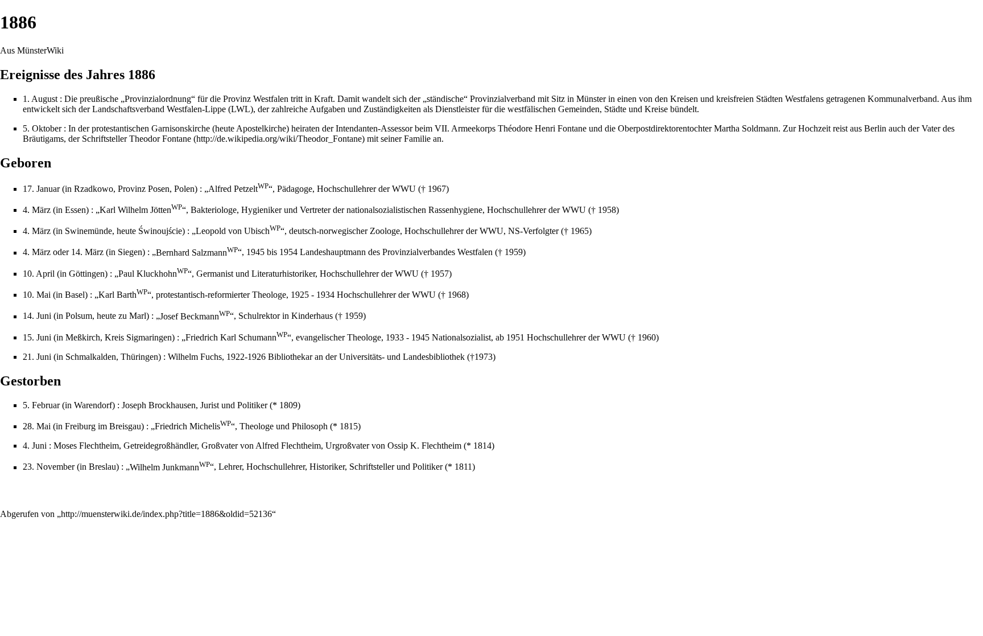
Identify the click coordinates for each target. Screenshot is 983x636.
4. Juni (35, 445)
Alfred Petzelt (238, 189)
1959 (514, 252)
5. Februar (41, 405)
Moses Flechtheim (86, 445)
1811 (463, 467)
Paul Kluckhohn (153, 273)
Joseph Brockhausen (159, 405)
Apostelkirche (261, 128)
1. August (40, 99)
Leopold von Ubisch (238, 231)
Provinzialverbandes (418, 252)
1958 (607, 210)
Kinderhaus (312, 316)
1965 (580, 231)
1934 (325, 294)
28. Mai (37, 426)
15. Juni (37, 337)
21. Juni (37, 357)
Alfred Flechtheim (288, 445)
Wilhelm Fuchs (195, 357)
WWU (404, 189)
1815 (349, 426)
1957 (440, 273)
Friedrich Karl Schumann (236, 337)
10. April (39, 273)
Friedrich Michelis (193, 426)
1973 (483, 357)
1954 (288, 252)
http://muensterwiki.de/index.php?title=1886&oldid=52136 (166, 514)
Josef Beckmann (195, 316)
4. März (37, 210)
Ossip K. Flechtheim (424, 445)
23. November (49, 467)
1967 (437, 189)
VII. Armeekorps (465, 128)
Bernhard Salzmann (197, 252)
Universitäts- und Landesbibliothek (402, 357)
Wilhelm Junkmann (170, 467)
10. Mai (37, 294)
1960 (647, 337)
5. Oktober (42, 128)
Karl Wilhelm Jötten (141, 210)
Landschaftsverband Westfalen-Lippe (159, 109)
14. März (87, 252)
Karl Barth (122, 294)
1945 (255, 252)
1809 (288, 405)
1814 (482, 445)
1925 (300, 294)
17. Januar (41, 189)
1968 (457, 294)
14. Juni (37, 316)
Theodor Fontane (160, 138)
